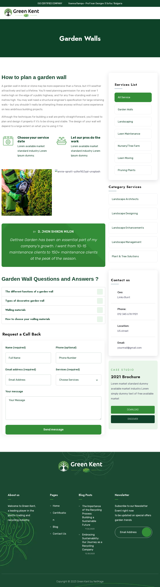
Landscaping (125, 121)
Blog (55, 526)
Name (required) (15, 347)
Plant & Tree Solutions (125, 256)
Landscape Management (127, 242)
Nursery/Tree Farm (129, 145)
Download (133, 409)
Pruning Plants (126, 170)
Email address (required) (20, 369)
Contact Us (59, 533)
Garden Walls (125, 109)
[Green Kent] (21, 13)
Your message (14, 391)
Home (56, 505)
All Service (124, 97)
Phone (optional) (66, 347)
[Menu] (156, 13)
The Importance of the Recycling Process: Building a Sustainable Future (92, 515)
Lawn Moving (125, 158)
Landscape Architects (125, 199)
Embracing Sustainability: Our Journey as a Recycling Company (92, 542)
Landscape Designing (125, 213)
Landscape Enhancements (128, 227)
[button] (80, 171)
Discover (133, 419)
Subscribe (146, 532)
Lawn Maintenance (129, 133)
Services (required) (68, 369)
